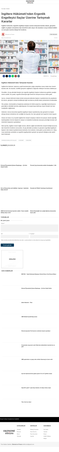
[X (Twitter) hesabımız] (16, 449)
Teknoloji (4, 29)
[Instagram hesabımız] (25, 449)
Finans (4, 17)
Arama (44, 7)
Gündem (4, 11)
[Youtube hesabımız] (33, 449)
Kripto (4, 23)
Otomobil (4, 32)
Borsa (3, 20)
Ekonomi (4, 14)
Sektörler (5, 26)
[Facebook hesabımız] (8, 449)
